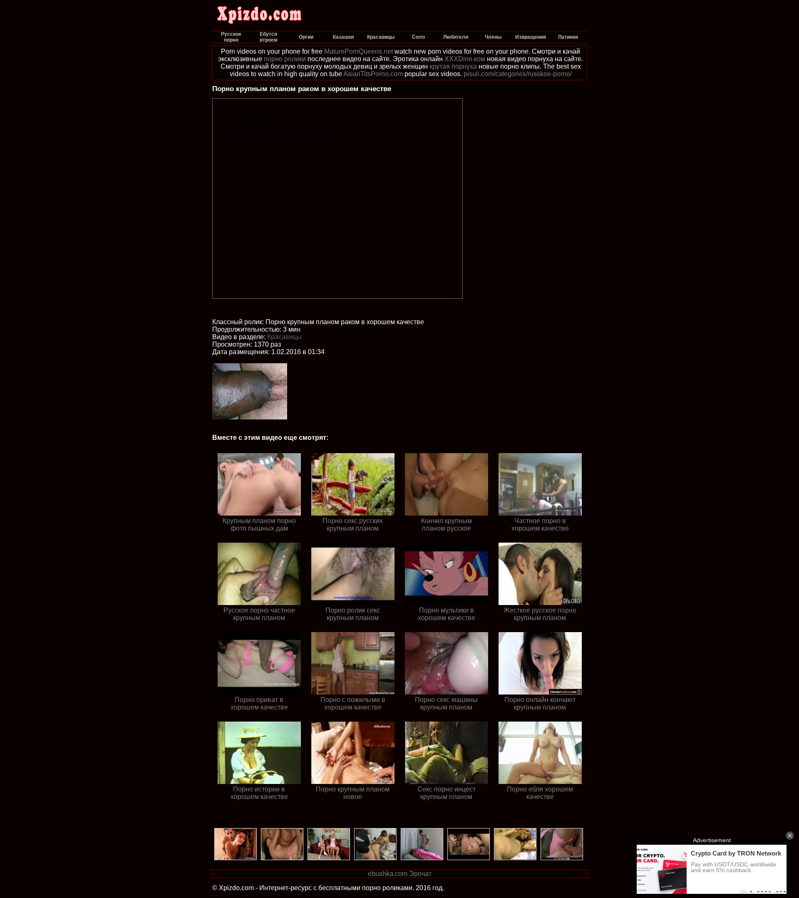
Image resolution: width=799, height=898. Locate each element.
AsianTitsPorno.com (373, 73)
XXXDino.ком (464, 58)
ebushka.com (387, 873)
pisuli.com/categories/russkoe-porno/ (518, 73)
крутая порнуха (453, 66)
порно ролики (285, 58)
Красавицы (284, 336)
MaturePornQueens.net (358, 51)
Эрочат (420, 873)
